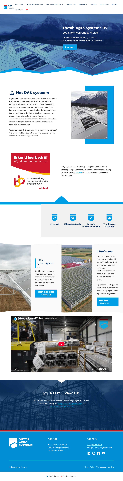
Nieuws (93, 4)
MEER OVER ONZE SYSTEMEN (46, 293)
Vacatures (104, 4)
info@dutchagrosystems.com (69, 404)
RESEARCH (83, 4)
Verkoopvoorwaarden (105, 467)
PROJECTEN (71, 4)
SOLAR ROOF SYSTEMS (35, 4)
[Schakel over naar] (28, 10)
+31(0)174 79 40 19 (94, 445)
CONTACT (19, 10)
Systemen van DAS (53, 4)
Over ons (19, 4)
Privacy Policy (89, 467)
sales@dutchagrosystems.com (61, 407)
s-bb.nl (79, 173)
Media (114, 4)
